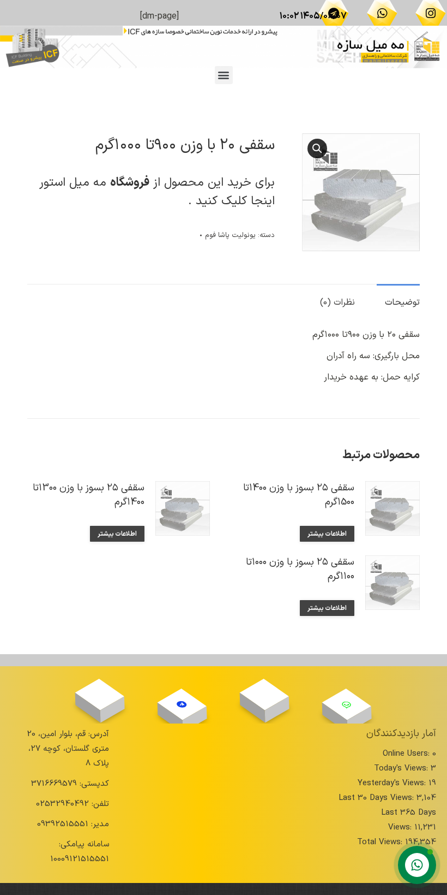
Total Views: (381, 842)
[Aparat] (264, 694)
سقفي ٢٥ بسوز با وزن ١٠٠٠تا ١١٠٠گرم (300, 569)
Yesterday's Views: (393, 783)
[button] (224, 75)
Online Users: (407, 754)
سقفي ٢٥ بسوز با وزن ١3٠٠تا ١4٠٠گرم (88, 495)
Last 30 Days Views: (377, 798)
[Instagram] (430, 13)
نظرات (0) (337, 302)
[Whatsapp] (382, 13)
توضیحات (402, 302)
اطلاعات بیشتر (327, 534)
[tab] (398, 297)
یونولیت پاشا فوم (230, 235)
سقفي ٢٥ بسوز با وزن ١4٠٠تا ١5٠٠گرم (298, 495)
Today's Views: (402, 768)
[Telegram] (333, 13)
